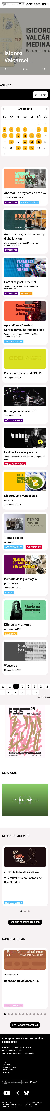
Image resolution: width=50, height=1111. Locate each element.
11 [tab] (41, 1014)
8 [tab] (30, 1014)
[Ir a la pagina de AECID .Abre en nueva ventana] (21, 4)
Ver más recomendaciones (25, 922)
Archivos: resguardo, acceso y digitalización (24, 236)
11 (11, 135)
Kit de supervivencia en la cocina (21, 498)
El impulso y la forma (17, 624)
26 (18, 148)
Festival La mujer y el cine (21, 452)
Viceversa (10, 665)
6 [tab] (23, 1014)
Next (44, 69)
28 (32, 148)
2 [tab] (27, 69)
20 (25, 141)
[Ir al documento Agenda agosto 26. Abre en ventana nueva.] (25, 731)
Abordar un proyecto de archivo (25, 193)
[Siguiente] (47, 109)
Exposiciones (34, 547)
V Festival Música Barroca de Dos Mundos (23, 880)
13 (25, 135)
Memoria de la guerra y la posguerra (20, 581)
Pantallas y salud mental (20, 282)
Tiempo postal (13, 537)
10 (5, 135)
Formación (11, 202)
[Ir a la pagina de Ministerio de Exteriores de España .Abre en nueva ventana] (10, 4)
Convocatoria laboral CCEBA (23, 373)
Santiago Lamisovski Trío (20, 411)
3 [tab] (28, 911)
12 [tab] (45, 1014)
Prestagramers (25, 800)
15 (39, 135)
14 (32, 135)
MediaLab (26, 293)
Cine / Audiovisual (15, 463)
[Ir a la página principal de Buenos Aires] (33, 4)
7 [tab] (27, 1014)
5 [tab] (19, 1014)
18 (11, 141)
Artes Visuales (29, 202)
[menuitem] (12, 1062)
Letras (9, 592)
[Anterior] (3, 109)
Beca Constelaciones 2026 (21, 981)
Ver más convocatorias (25, 1025)
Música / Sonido (13, 420)
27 (25, 148)
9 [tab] (34, 1014)
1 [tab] (23, 69)
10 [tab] (38, 1014)
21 (32, 141)
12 (18, 135)
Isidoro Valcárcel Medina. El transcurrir (18, 56)
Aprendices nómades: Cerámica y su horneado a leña (24, 327)
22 (39, 141)
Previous (6, 69)
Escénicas (10, 633)
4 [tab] (16, 1014)
